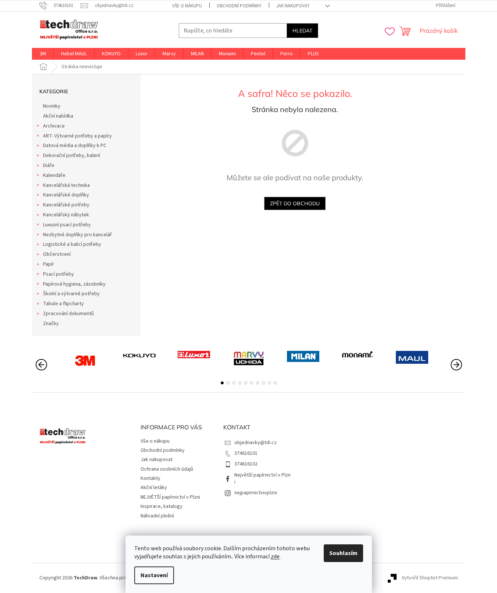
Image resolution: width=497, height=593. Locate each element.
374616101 (246, 453)
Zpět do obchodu (295, 203)
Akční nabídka (58, 116)
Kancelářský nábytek (66, 215)
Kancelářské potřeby (66, 205)
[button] (222, 382)
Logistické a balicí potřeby (72, 244)
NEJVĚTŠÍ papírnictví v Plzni (170, 497)
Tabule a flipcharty (63, 303)
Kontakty (150, 478)
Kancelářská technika (66, 185)
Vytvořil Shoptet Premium (430, 578)
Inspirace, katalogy (161, 506)
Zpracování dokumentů (68, 313)
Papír (48, 264)
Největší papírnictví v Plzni (262, 478)
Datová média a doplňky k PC (74, 145)
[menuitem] (42, 54)
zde (275, 556)
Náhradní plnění (157, 516)
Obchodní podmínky (239, 6)
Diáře (48, 165)
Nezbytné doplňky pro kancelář (77, 234)
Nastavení (154, 575)
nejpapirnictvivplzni (255, 492)
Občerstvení (57, 254)
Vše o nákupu (187, 6)
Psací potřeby (58, 274)
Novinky (51, 106)
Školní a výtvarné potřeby (71, 293)
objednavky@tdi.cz (255, 442)
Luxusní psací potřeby (67, 225)
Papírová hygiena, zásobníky (74, 284)
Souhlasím (343, 553)
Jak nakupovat (293, 6)
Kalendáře (54, 175)
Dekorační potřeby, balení (71, 155)
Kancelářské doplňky (66, 195)
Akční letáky (154, 487)
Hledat (302, 30)
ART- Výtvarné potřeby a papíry (77, 136)
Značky (51, 323)
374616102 (246, 464)
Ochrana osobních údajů (167, 469)
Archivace (54, 126)
